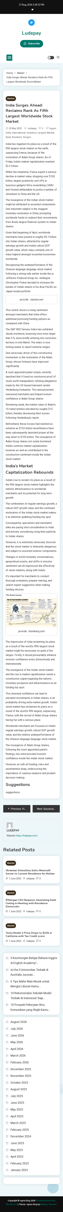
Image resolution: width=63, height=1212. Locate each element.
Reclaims (17, 137)
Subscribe (34, 43)
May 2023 (16, 1150)
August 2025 (18, 1089)
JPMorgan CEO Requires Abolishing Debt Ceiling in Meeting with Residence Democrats (31, 903)
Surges (27, 137)
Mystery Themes (48, 1204)
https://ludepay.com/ (27, 835)
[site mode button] (51, 57)
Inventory (32, 132)
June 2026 (17, 1035)
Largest (42, 132)
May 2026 (16, 1042)
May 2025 (16, 1109)
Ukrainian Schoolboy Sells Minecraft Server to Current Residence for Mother (30, 872)
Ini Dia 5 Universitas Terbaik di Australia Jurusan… (29, 972)
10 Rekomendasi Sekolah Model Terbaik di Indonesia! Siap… (30, 995)
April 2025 (16, 1116)
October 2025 (19, 1082)
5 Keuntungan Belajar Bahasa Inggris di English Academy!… (33, 960)
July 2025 (16, 1096)
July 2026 (16, 1028)
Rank (8, 137)
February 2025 (19, 1129)
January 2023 (19, 1170)
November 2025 (20, 1075)
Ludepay (31, 33)
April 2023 (16, 1156)
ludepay (32, 128)
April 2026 (16, 1049)
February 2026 (19, 1062)
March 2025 (18, 1123)
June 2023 (17, 1143)
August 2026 (18, 1022)
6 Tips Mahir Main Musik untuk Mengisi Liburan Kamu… (29, 984)
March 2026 (18, 1055)
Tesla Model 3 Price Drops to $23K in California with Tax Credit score (29, 934)
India (8, 132)
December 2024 (20, 1136)
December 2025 (20, 1069)
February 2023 (19, 1163)
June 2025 (17, 1102)
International (19, 132)
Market (10, 98)
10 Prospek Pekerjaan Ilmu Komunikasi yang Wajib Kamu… (30, 1007)
